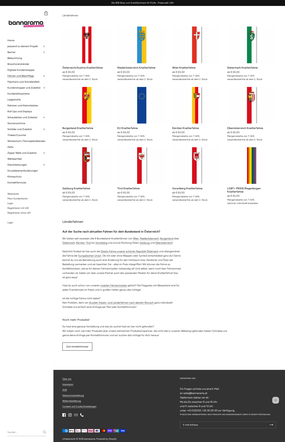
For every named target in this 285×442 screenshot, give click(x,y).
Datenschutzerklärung (73, 395)
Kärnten (80, 242)
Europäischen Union (89, 255)
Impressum (67, 384)
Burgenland (166, 238)
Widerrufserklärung (71, 401)
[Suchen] (44, 432)
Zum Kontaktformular (77, 346)
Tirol (88, 242)
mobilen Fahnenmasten (113, 285)
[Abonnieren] (271, 425)
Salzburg (145, 242)
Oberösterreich (163, 242)
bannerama (89, 439)
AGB (64, 390)
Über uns (66, 379)
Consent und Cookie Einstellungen (79, 406)
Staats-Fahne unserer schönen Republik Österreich (129, 251)
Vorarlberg (101, 242)
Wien (136, 238)
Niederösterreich (149, 238)
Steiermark (68, 242)
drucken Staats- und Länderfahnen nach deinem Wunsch (121, 302)
